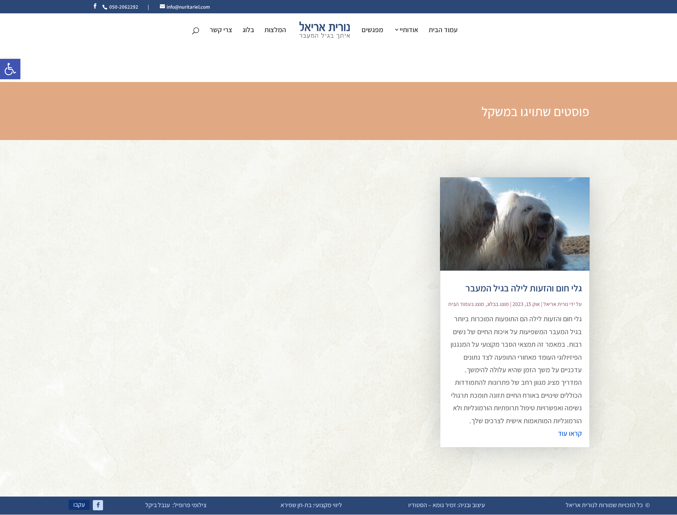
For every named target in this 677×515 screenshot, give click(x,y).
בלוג (248, 30)
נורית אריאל (555, 304)
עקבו (79, 504)
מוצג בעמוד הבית (466, 304)
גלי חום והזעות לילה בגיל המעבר (523, 288)
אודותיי (409, 30)
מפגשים (372, 30)
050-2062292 (123, 7)
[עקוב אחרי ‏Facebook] (98, 505)
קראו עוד (570, 433)
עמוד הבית (443, 30)
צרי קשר (221, 30)
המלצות (275, 30)
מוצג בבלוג (498, 304)
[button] (10, 69)
